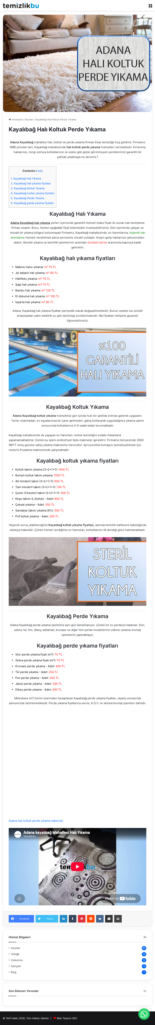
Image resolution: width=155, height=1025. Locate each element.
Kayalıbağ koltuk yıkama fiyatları (32, 193)
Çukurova (17, 960)
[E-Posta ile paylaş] (109, 919)
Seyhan (29, 119)
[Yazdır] (118, 919)
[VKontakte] (100, 919)
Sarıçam (16, 966)
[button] (144, 1014)
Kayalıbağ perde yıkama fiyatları (32, 203)
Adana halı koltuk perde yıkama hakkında (36, 820)
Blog (13, 972)
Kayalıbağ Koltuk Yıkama (28, 188)
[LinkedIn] (63, 919)
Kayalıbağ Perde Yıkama (27, 198)
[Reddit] (91, 919)
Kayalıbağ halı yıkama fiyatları (31, 183)
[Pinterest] (81, 919)
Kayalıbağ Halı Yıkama (26, 178)
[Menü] (150, 7)
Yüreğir (15, 954)
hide (39, 170)
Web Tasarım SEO (67, 1018)
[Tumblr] (72, 919)
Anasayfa (16, 119)
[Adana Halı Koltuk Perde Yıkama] (21, 5)
